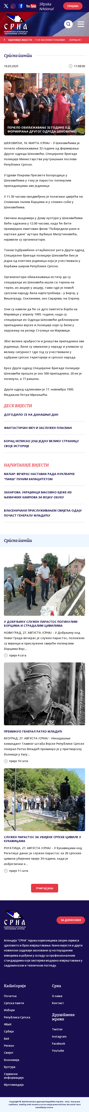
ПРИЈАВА (72, 6)
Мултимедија (14, 1085)
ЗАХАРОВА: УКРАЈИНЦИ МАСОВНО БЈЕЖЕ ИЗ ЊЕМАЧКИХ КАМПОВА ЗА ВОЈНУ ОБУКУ (38, 494)
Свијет (8, 1053)
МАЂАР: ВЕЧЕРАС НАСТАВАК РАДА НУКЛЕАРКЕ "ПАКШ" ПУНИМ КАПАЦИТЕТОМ (39, 476)
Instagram (59, 1036)
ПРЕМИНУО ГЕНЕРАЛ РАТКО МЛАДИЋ (33, 731)
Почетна (10, 996)
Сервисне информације (14, 1076)
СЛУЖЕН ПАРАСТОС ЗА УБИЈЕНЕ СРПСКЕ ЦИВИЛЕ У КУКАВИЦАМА (42, 839)
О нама (57, 996)
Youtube (58, 1050)
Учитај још (44, 888)
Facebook (58, 1043)
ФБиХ (7, 1024)
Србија (9, 1031)
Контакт (58, 1003)
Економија (11, 1060)
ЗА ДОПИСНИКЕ (71, 920)
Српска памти (14, 1003)
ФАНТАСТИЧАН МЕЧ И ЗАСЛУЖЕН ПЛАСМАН (32, 39)
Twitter (57, 1029)
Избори (9, 1010)
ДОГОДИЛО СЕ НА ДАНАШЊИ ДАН (31, 414)
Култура (9, 1067)
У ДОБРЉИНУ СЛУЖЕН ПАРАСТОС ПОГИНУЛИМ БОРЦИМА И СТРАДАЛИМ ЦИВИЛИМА (40, 624)
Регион (9, 1046)
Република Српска (17, 1017)
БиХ (6, 1038)
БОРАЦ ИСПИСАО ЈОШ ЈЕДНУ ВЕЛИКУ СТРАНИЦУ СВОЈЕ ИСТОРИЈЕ (41, 443)
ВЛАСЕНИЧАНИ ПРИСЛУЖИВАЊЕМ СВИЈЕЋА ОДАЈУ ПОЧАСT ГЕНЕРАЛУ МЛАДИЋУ (43, 512)
